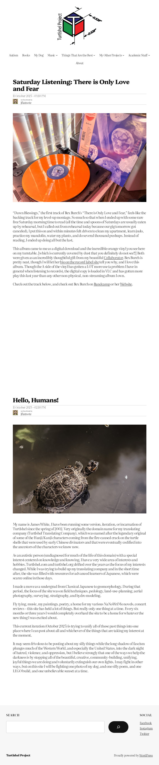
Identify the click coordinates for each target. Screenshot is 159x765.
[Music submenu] (57, 55)
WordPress (146, 755)
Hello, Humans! (36, 399)
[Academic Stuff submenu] (149, 55)
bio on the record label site (79, 261)
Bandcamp (102, 283)
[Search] (118, 727)
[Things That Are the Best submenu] (94, 55)
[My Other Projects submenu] (123, 55)
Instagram (146, 728)
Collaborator (113, 257)
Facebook (146, 723)
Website (126, 283)
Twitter (144, 734)
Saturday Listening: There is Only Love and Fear (71, 85)
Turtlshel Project (18, 755)
